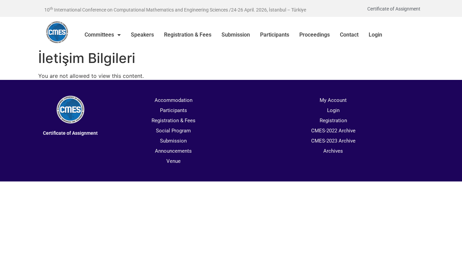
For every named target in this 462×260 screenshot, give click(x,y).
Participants (274, 34)
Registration (333, 120)
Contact (349, 34)
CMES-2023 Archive (333, 141)
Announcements (173, 151)
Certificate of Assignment (393, 9)
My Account (333, 100)
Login (375, 34)
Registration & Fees (187, 34)
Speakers (142, 34)
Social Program (173, 131)
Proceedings (314, 34)
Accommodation (173, 100)
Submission (236, 34)
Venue (173, 161)
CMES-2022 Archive (333, 131)
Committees (99, 34)
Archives (333, 151)
